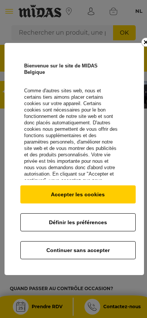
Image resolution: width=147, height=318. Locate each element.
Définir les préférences (78, 222)
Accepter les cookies (78, 194)
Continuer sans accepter (78, 250)
